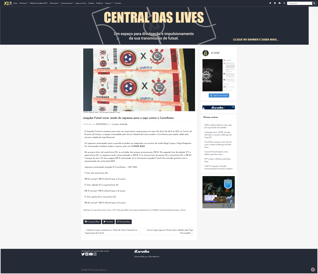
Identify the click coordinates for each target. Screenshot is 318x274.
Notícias (23, 3)
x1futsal (182, 210)
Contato (118, 3)
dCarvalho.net (154, 257)
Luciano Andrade (119, 124)
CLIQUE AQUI (138, 146)
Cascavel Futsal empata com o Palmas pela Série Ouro (216, 153)
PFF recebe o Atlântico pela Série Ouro (217, 160)
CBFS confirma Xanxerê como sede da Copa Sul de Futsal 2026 (218, 126)
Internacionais (66, 3)
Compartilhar (93, 222)
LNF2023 (154, 210)
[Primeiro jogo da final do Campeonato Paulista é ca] (218, 75)
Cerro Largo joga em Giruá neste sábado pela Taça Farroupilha (170, 231)
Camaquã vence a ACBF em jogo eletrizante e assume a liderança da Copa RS (218, 134)
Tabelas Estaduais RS (38, 3)
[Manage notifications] (313, 270)
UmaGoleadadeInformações (169, 210)
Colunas (91, 3)
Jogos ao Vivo (80, 3)
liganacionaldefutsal (140, 210)
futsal (131, 210)
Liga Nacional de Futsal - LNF (105, 210)
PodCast (99, 3)
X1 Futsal (91, 270)
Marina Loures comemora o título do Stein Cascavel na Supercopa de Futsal (111, 231)
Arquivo (108, 3)
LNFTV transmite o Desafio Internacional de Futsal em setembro (218, 167)
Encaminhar (124, 222)
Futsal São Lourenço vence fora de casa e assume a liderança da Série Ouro (218, 144)
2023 (126, 210)
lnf (149, 210)
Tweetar (109, 222)
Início (15, 3)
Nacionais (54, 3)
